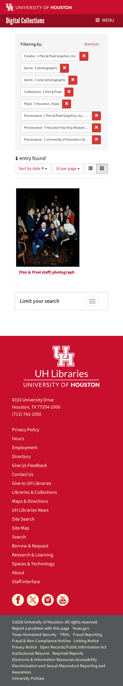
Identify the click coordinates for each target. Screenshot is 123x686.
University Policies (28, 679)
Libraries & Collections (34, 492)
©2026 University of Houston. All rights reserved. (55, 622)
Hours (18, 438)
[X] (33, 600)
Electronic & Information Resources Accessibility (54, 660)
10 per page (66, 169)
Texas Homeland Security (34, 635)
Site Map (20, 528)
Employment (24, 447)
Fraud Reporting (87, 635)
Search (19, 537)
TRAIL (65, 635)
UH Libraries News (30, 510)
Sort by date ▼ (32, 169)
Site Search (23, 519)
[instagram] (48, 600)
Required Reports (67, 653)
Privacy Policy (25, 429)
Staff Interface (26, 581)
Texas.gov (81, 628)
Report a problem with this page (40, 628)
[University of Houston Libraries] (61, 366)
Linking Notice (86, 641)
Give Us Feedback (29, 465)
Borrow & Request (30, 546)
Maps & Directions (30, 501)
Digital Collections (25, 21)
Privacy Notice (24, 647)
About (18, 572)
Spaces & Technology (33, 564)
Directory (21, 456)
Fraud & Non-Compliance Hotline (41, 641)
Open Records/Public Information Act (73, 647)
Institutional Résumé (30, 653)
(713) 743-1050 (26, 414)
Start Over (91, 44)
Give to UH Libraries (31, 483)
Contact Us (22, 474)
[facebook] (18, 600)
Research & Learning (32, 555)
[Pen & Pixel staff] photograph (46, 272)
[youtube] (63, 600)
